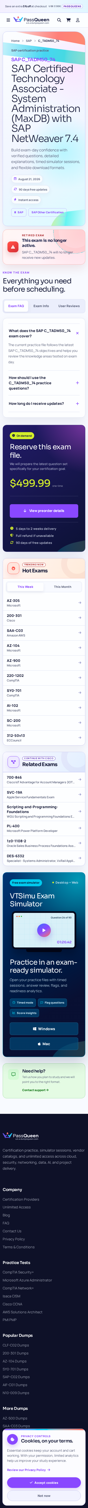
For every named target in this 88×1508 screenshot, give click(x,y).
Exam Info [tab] (41, 306)
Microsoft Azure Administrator (27, 1280)
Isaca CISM (11, 1296)
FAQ (6, 1223)
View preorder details (46, 510)
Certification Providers (21, 1199)
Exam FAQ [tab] (16, 306)
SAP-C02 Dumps (16, 1377)
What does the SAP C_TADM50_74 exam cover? (40, 333)
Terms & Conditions (19, 1247)
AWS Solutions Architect (23, 1312)
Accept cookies (46, 1482)
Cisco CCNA (12, 1304)
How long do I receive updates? (36, 403)
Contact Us (12, 1231)
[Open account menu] (77, 20)
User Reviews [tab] (69, 306)
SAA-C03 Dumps (16, 1426)
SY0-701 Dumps (15, 1369)
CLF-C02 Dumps (16, 1345)
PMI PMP (10, 1319)
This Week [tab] (25, 587)
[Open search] (59, 20)
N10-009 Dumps (16, 1392)
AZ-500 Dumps (15, 1418)
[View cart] (68, 20)
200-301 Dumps (16, 1353)
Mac (46, 1043)
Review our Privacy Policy (26, 1470)
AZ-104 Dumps (15, 1361)
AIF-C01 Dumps (15, 1384)
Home (15, 41)
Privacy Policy (14, 1239)
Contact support (34, 1090)
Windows (46, 1028)
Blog (6, 1215)
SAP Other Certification (48, 212)
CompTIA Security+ (18, 1272)
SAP (29, 41)
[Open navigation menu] (8, 20)
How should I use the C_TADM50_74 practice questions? (30, 383)
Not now (44, 1495)
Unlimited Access (17, 1207)
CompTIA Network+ (18, 1288)
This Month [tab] (62, 587)
